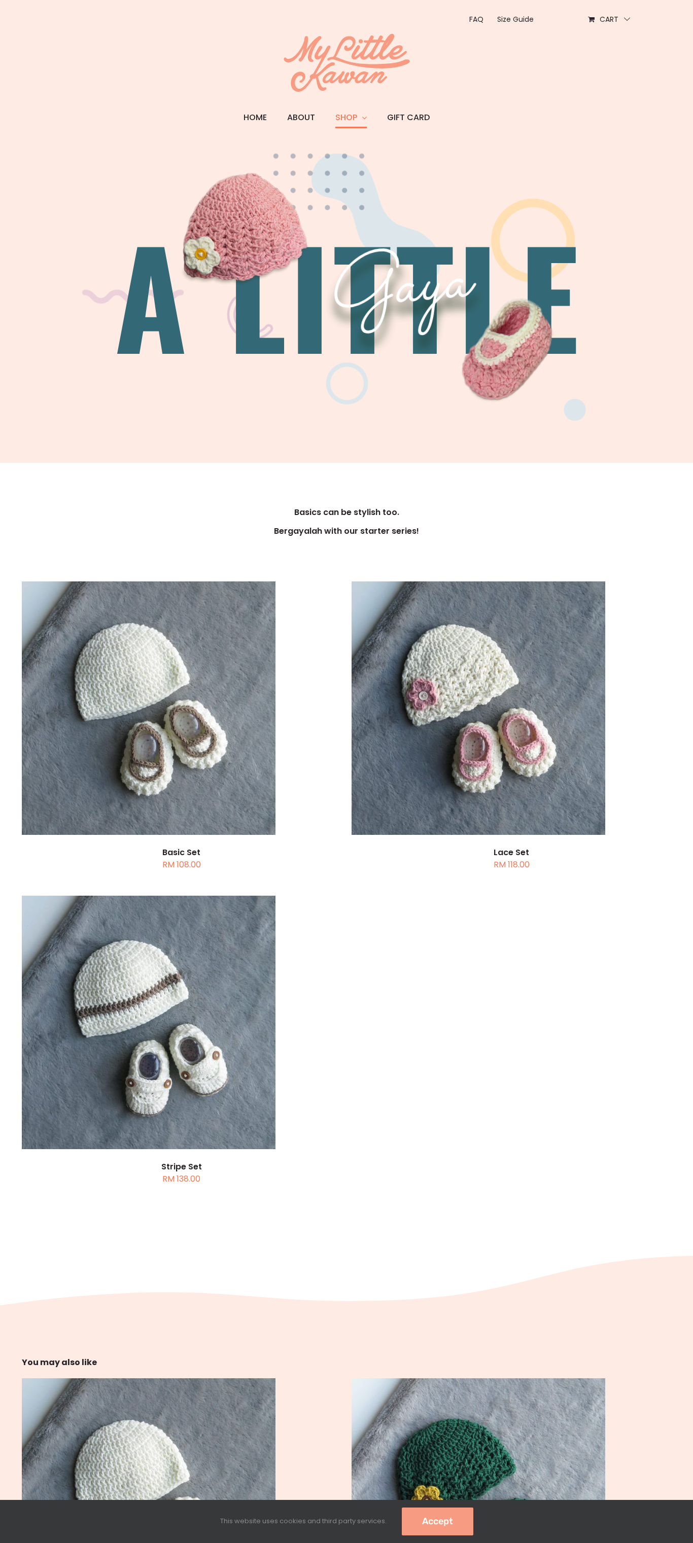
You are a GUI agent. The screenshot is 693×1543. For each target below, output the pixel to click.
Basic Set (181, 852)
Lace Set (511, 852)
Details (191, 709)
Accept (437, 1521)
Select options (124, 709)
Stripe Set (181, 1166)
